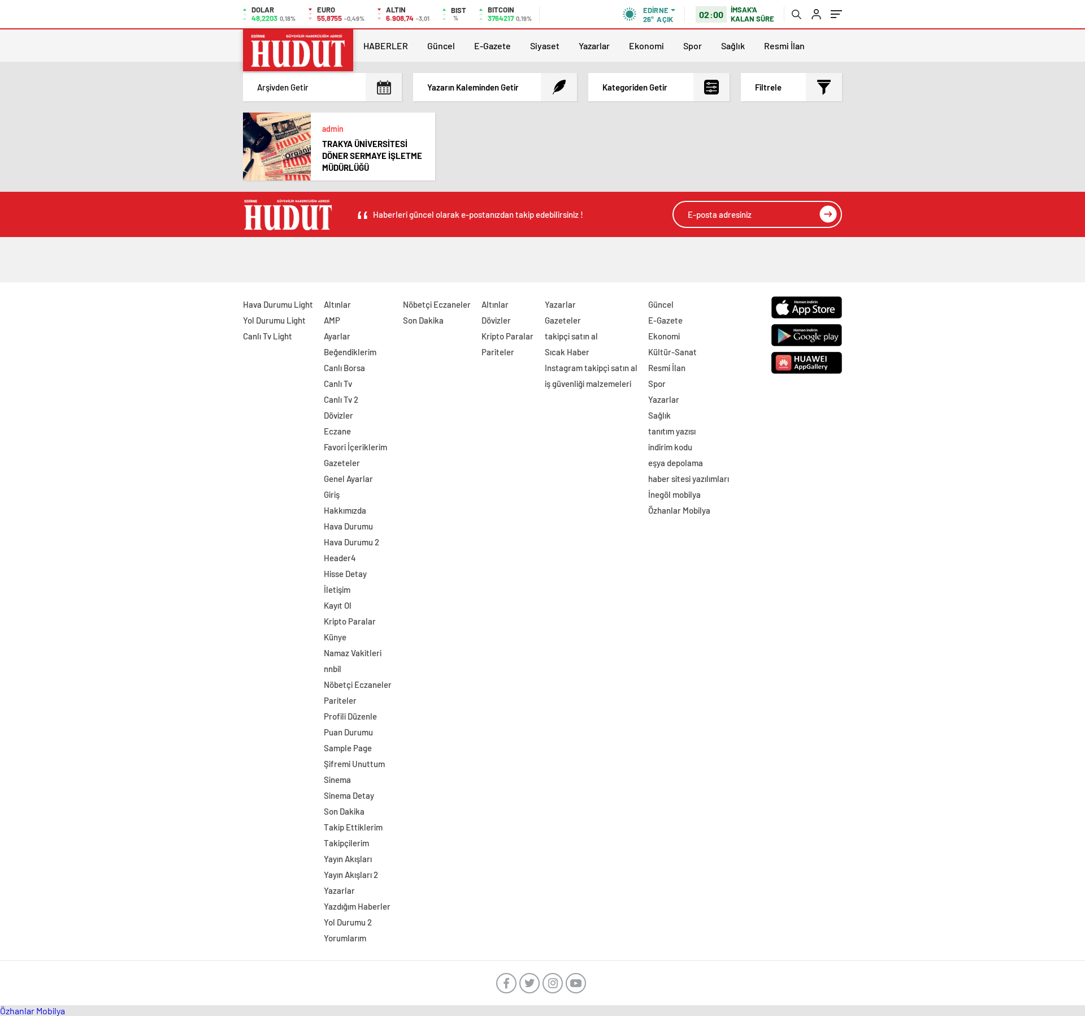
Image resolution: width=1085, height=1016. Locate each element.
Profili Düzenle (350, 716)
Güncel (441, 45)
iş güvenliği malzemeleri (588, 383)
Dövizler (338, 415)
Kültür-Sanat (672, 352)
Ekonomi (646, 45)
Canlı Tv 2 (341, 399)
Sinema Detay (349, 795)
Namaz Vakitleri (352, 653)
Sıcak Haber (567, 352)
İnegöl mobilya (674, 494)
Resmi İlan (784, 45)
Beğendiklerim (350, 352)
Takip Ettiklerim (353, 827)
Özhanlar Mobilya (679, 510)
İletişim (337, 589)
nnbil (332, 669)
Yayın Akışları (348, 859)
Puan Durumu (348, 732)
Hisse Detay (345, 574)
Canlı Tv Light (267, 336)
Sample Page (348, 748)
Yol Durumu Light (274, 320)
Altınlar (337, 304)
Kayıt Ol (337, 605)
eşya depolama (675, 463)
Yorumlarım (345, 938)
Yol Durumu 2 (348, 922)
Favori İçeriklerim (355, 447)
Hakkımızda (345, 510)
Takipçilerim (346, 843)
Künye (335, 637)
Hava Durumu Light (278, 304)
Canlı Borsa (344, 368)
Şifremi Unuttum (354, 764)
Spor (692, 45)
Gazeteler (342, 463)
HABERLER (385, 45)
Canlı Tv (338, 383)
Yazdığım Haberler (357, 906)
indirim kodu (670, 447)
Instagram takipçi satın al (591, 368)
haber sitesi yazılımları (688, 478)
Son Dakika (344, 811)
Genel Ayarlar (348, 478)
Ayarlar (337, 336)
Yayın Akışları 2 (351, 874)
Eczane (337, 431)
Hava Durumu (348, 526)
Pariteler (340, 700)
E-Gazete (492, 45)
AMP (332, 320)
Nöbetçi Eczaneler (358, 684)
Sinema (337, 779)
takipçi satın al (571, 336)
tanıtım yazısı (672, 431)
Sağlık (733, 45)
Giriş (332, 494)
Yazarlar (594, 45)
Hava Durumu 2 (351, 542)
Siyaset (544, 45)
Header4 (340, 558)
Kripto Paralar (350, 621)
